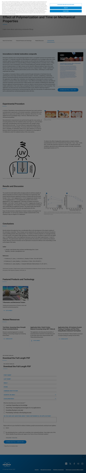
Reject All (65, 7)
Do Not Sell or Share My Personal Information (65, 4)
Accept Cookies (66, 11)
